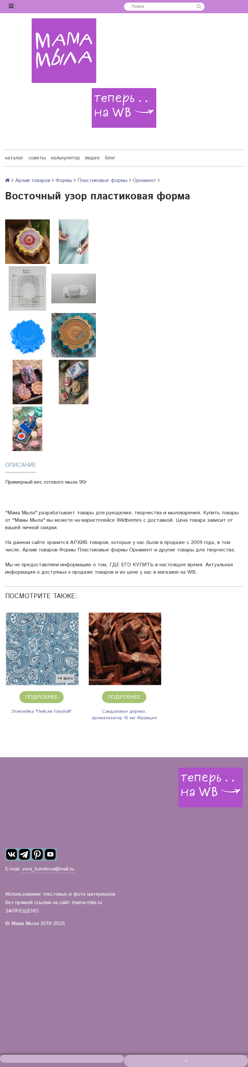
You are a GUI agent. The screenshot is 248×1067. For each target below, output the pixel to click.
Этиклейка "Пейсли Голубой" (41, 711)
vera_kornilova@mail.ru (48, 869)
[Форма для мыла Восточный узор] (27, 335)
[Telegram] (24, 854)
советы (37, 158)
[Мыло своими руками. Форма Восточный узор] (27, 382)
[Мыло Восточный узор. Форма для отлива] (73, 382)
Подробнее (41, 697)
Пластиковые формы (103, 180)
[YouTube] (50, 854)
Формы (64, 180)
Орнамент (144, 180)
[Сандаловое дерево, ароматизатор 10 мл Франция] (125, 649)
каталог (14, 158)
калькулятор (65, 158)
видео (92, 158)
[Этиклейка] (42, 649)
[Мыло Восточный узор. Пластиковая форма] (73, 335)
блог (110, 158)
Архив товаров (32, 180)
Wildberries (129, 520)
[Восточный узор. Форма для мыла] (27, 241)
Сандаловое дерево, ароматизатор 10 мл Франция (124, 714)
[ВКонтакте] (11, 854)
